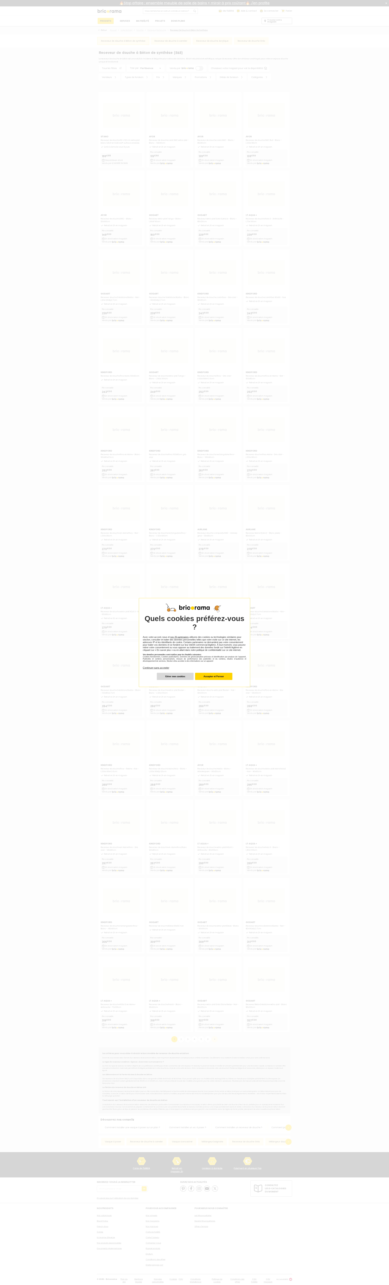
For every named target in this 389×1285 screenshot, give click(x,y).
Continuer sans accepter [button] (156, 666)
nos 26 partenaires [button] (179, 637)
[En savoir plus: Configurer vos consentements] (175, 676)
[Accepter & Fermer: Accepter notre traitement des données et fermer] (213, 676)
